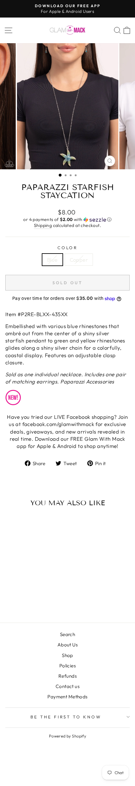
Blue (52, 259)
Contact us (67, 686)
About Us (67, 645)
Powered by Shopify (67, 735)
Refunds (67, 676)
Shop (67, 655)
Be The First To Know (66, 716)
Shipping (43, 225)
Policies (67, 666)
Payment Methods (67, 697)
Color (67, 247)
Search (67, 634)
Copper (79, 259)
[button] (67, 220)
